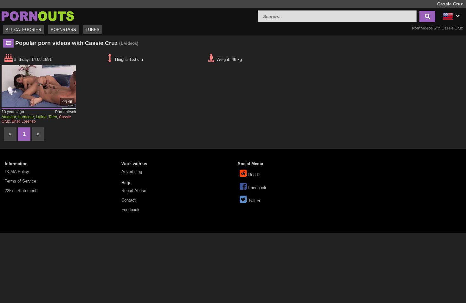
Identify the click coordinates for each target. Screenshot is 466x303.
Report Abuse (133, 190)
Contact (128, 200)
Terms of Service (20, 181)
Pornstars (63, 29)
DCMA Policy (17, 171)
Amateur (9, 117)
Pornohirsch (65, 112)
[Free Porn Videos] (38, 15)
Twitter (254, 200)
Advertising (131, 171)
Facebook (257, 187)
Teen (53, 117)
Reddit (254, 174)
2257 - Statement (20, 190)
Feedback (130, 209)
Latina (41, 117)
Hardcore (26, 117)
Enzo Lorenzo (24, 121)
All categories (23, 29)
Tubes (93, 29)
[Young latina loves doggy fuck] (39, 86)
